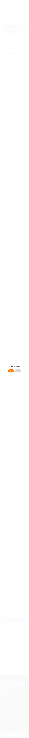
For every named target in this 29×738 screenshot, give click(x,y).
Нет (18, 370)
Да (10, 370)
